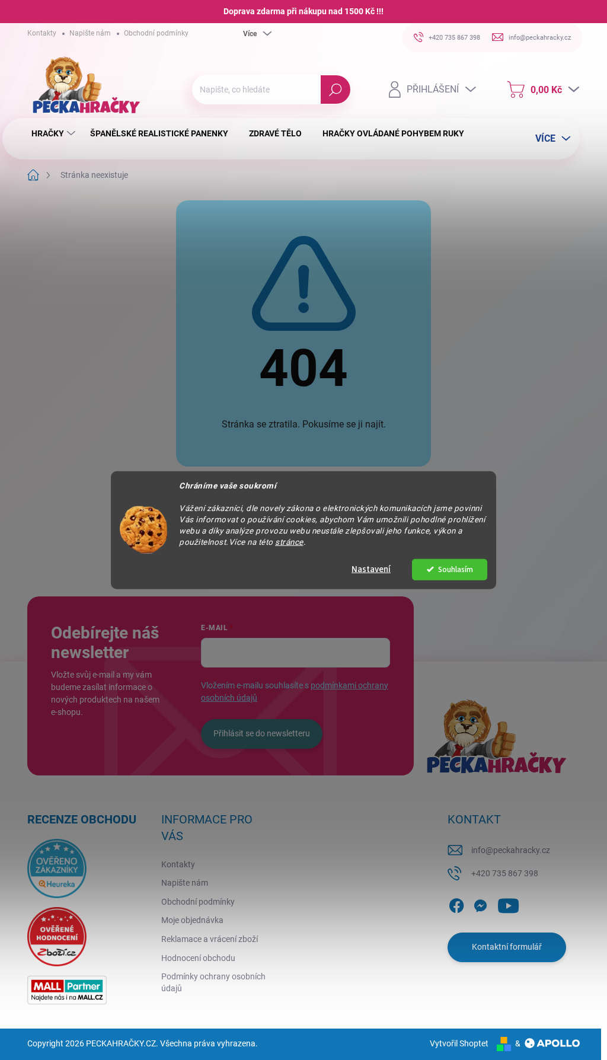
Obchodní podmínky (156, 33)
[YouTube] (508, 903)
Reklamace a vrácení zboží (209, 939)
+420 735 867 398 (504, 873)
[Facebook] (456, 903)
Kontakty (41, 33)
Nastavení (371, 569)
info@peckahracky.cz (510, 850)
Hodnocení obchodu (198, 958)
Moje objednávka (192, 920)
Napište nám (90, 33)
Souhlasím (455, 568)
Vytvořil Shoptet (459, 1043)
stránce (289, 541)
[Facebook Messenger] (480, 903)
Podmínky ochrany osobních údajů (213, 982)
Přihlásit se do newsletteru (261, 733)
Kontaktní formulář (507, 947)
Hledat (336, 89)
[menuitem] (54, 133)
